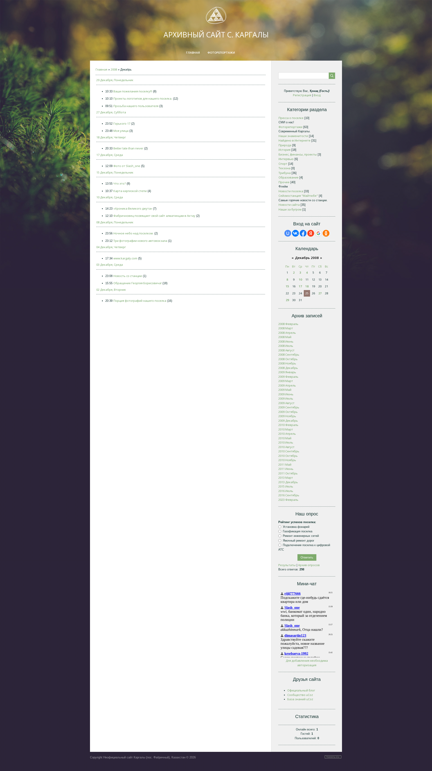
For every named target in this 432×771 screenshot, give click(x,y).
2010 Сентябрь (288, 451)
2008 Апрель (287, 333)
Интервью (286, 159)
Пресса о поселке (291, 118)
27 (320, 293)
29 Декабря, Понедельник (114, 80)
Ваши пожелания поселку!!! (132, 91)
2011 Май (284, 464)
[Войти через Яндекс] (310, 233)
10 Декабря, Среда (109, 197)
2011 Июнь (285, 469)
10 (300, 279)
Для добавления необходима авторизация (307, 663)
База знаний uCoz (300, 699)
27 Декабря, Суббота (111, 112)
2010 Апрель (287, 434)
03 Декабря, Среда (109, 265)
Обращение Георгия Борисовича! (137, 283)
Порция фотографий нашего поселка (139, 301)
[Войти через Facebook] (303, 233)
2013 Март (285, 478)
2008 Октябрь (288, 359)
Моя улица (120, 131)
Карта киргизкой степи (130, 191)
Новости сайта (289, 205)
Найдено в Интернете (294, 140)
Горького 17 (121, 123)
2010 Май (284, 438)
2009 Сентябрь (288, 407)
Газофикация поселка (297, 531)
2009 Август (286, 403)
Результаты (287, 565)
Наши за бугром (290, 209)
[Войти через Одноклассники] (326, 233)
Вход (317, 95)
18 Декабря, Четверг (111, 137)
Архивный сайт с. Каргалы (216, 35)
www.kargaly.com (125, 258)
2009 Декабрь (288, 421)
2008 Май (284, 337)
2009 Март (285, 381)
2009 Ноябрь (287, 416)
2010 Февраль (288, 425)
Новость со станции (127, 276)
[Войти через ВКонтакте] (295, 233)
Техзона (284, 168)
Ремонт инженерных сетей (301, 536)
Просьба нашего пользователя (135, 106)
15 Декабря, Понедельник (114, 172)
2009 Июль (285, 398)
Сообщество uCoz (300, 695)
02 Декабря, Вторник (111, 290)
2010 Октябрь (288, 456)
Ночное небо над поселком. (133, 233)
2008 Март (285, 328)
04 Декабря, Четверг (111, 247)
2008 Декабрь (288, 368)
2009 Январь (287, 372)
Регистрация (302, 95)
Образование (289, 177)
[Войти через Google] (318, 233)
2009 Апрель (287, 385)
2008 (114, 69)
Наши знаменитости (293, 136)
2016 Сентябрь (288, 495)
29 (287, 300)
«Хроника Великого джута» (132, 208)
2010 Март (285, 429)
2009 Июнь (285, 394)
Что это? (119, 183)
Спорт (283, 164)
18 (306, 286)
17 (300, 286)
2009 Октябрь (288, 412)
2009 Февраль (288, 377)
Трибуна (285, 173)
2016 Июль (285, 491)
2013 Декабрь (288, 482)
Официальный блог (301, 690)
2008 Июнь (285, 341)
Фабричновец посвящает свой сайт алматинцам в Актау (154, 216)
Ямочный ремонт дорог (298, 540)
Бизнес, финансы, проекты (298, 154)
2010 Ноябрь (287, 460)
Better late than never (128, 148)
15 (287, 286)
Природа (285, 145)
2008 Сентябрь (288, 354)
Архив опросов (309, 565)
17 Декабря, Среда (109, 155)
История (284, 150)
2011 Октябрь (288, 473)
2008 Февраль (288, 324)
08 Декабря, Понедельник (114, 222)
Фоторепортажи (290, 127)
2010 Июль (285, 442)
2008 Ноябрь (287, 363)
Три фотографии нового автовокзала (140, 241)
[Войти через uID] (287, 233)
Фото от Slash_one (126, 166)
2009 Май (284, 390)
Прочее (284, 182)
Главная (101, 69)
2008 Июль (285, 346)
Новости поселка (291, 191)
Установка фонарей (296, 526)
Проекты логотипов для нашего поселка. (142, 98)
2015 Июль (285, 486)
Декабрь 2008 (307, 257)
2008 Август (286, 350)
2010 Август (286, 447)
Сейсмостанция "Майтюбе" (298, 196)
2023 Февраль (288, 500)
